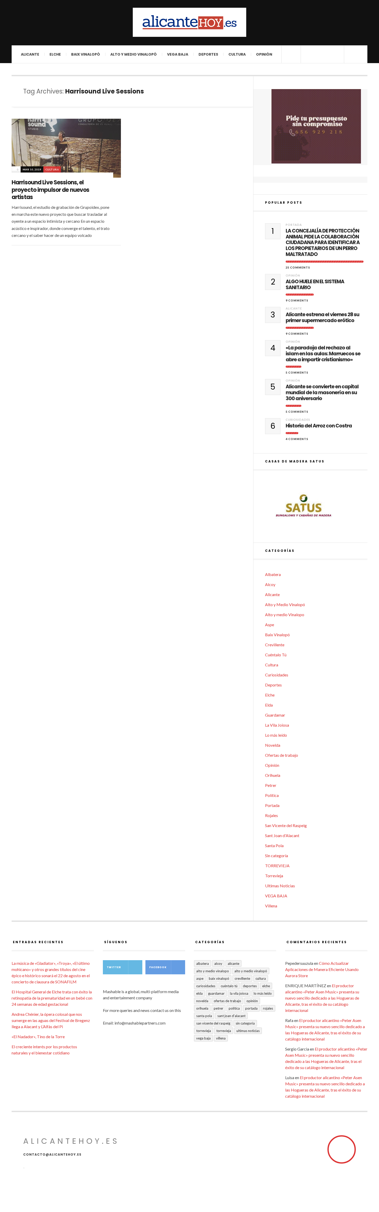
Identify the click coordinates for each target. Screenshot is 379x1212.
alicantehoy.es (71, 1141)
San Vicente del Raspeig (286, 825)
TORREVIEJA (277, 865)
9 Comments (297, 300)
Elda (269, 704)
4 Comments (297, 439)
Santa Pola (274, 845)
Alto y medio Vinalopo (284, 614)
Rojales (271, 815)
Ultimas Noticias (280, 885)
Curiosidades (298, 419)
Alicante (30, 54)
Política (272, 795)
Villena (271, 905)
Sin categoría (276, 855)
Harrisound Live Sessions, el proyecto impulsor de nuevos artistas (50, 189)
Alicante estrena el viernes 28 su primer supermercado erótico (322, 318)
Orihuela (272, 775)
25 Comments (298, 267)
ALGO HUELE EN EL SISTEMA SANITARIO (315, 285)
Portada (294, 224)
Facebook (158, 967)
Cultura (237, 54)
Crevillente (274, 644)
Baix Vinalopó (85, 54)
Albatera (273, 574)
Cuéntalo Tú (275, 654)
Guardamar (275, 714)
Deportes (208, 54)
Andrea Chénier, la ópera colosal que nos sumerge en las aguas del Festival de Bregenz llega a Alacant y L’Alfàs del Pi (51, 1020)
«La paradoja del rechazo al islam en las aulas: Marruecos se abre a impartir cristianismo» (323, 354)
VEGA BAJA (177, 54)
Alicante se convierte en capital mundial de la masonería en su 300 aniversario (322, 392)
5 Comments (297, 372)
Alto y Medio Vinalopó (133, 54)
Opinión (264, 54)
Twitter (114, 967)
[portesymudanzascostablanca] (316, 126)
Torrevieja (274, 875)
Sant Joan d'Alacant (282, 835)
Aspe (269, 624)
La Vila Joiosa (277, 725)
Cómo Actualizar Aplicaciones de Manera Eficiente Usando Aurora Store (322, 969)
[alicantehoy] (189, 22)
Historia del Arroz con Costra (319, 426)
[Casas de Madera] (316, 506)
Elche (55, 54)
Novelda (272, 745)
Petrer (270, 785)
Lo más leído (276, 735)
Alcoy (270, 584)
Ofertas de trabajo (281, 755)
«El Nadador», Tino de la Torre (38, 1036)
